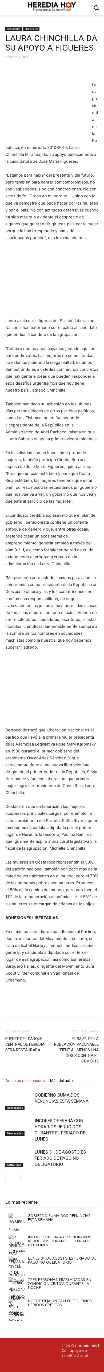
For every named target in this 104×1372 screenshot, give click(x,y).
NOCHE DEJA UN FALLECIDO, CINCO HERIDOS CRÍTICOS (60, 1303)
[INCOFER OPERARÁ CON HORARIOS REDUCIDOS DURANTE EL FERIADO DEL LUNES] (18, 1127)
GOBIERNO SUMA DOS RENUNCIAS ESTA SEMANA (59, 1218)
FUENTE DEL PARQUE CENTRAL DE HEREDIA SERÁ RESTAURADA (25, 1044)
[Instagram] (42, 1364)
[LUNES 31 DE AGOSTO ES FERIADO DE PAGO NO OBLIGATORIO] (18, 1158)
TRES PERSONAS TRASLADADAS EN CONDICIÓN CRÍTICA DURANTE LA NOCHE (59, 1283)
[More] (76, 69)
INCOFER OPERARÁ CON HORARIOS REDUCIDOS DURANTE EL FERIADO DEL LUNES (59, 1241)
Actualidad (14, 1165)
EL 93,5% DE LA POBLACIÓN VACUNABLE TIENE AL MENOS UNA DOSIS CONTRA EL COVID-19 (76, 1050)
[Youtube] (68, 1364)
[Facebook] (27, 69)
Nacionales (31, 29)
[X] (39, 69)
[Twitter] (55, 1364)
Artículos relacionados (25, 1080)
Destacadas (13, 29)
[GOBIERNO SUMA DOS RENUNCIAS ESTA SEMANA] (18, 1101)
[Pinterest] (52, 69)
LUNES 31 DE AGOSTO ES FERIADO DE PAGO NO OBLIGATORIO (60, 1158)
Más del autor (62, 1080)
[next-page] (17, 1178)
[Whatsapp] (80, 1364)
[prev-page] (8, 1178)
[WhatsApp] (64, 69)
